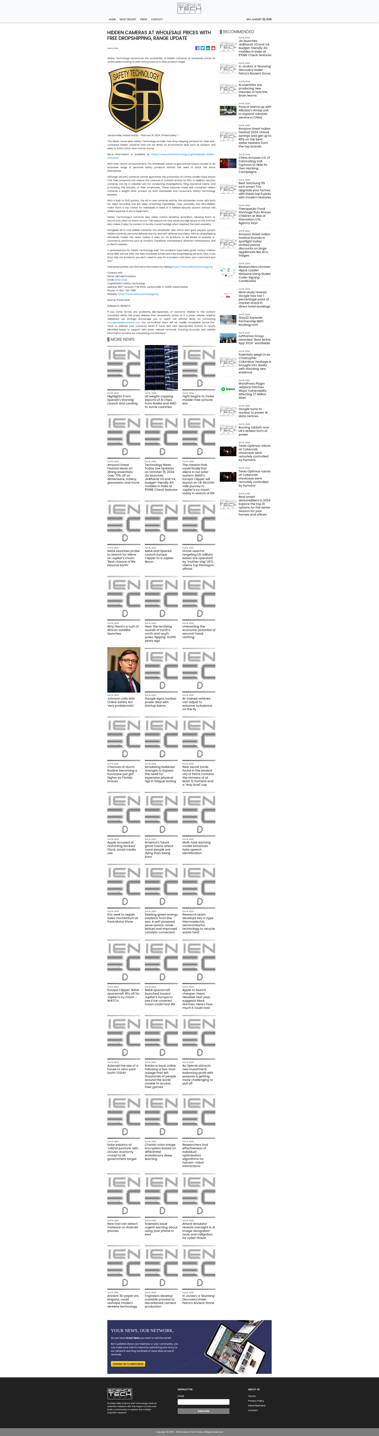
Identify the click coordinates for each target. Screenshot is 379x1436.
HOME (112, 19)
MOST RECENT (128, 19)
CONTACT (157, 19)
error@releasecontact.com (123, 322)
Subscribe (203, 1411)
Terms (252, 1396)
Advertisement (256, 1405)
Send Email (121, 280)
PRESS (143, 19)
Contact (253, 1410)
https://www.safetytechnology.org (192, 267)
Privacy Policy (256, 1401)
